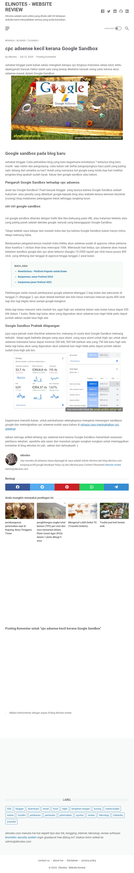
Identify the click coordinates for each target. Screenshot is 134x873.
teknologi (104, 815)
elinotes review (113, 464)
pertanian (50, 815)
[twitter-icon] (108, 11)
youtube (11, 821)
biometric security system (21, 837)
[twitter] (42, 487)
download (33, 808)
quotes (80, 815)
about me (58, 860)
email (46, 808)
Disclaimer (72, 860)
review (91, 815)
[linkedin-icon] (115, 11)
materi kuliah (112, 808)
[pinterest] (67, 487)
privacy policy (88, 860)
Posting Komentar (46, 56)
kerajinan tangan (81, 808)
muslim (22, 815)
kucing (97, 808)
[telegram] (116, 487)
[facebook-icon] (102, 11)
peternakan (65, 815)
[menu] (9, 28)
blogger (20, 808)
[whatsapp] (91, 487)
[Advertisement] (67, 584)
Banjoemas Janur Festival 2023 (35, 276)
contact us (44, 860)
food (55, 808)
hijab (64, 808)
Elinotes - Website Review (28, 7)
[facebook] (17, 487)
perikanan (35, 815)
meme (10, 815)
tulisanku (118, 815)
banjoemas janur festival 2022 (35, 282)
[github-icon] (121, 11)
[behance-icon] (127, 11)
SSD (9, 808)
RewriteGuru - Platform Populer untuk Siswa (42, 271)
